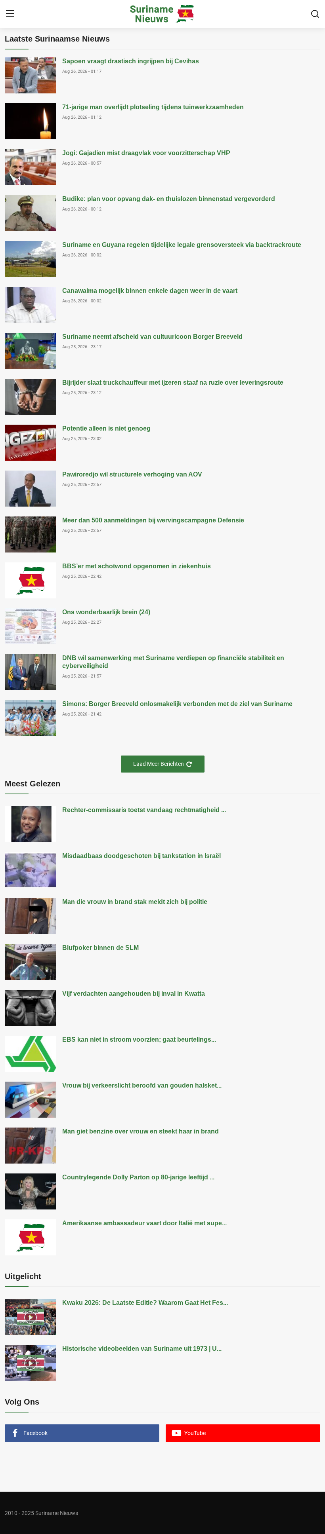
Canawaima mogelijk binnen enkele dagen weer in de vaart (149, 290)
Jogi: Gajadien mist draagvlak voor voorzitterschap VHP (146, 153)
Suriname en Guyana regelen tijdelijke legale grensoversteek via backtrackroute (181, 244)
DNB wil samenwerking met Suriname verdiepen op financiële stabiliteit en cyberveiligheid (173, 662)
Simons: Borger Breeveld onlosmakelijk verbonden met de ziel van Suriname (177, 704)
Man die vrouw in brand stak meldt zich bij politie (134, 901)
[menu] (10, 14)
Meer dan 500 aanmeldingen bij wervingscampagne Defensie (153, 520)
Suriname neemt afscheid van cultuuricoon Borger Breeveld (152, 336)
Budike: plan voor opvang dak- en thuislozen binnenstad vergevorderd (168, 199)
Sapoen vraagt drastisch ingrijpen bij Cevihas (130, 61)
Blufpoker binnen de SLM (100, 947)
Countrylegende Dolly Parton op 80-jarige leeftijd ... (138, 1177)
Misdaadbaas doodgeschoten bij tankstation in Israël (141, 855)
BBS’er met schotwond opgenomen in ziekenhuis (136, 566)
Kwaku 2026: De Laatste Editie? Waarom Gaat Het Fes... (145, 1302)
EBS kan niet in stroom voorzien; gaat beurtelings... (139, 1039)
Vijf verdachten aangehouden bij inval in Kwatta (133, 993)
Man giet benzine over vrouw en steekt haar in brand (140, 1131)
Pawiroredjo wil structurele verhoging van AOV (132, 474)
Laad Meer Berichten (158, 764)
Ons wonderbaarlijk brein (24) (106, 612)
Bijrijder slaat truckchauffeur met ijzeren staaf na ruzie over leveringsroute (172, 382)
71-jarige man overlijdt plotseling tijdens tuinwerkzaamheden (153, 107)
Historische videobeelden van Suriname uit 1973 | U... (142, 1348)
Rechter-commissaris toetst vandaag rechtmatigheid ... (144, 810)
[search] (315, 14)
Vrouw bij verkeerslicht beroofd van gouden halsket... (142, 1085)
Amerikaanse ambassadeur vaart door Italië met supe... (144, 1223)
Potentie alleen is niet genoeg (106, 428)
